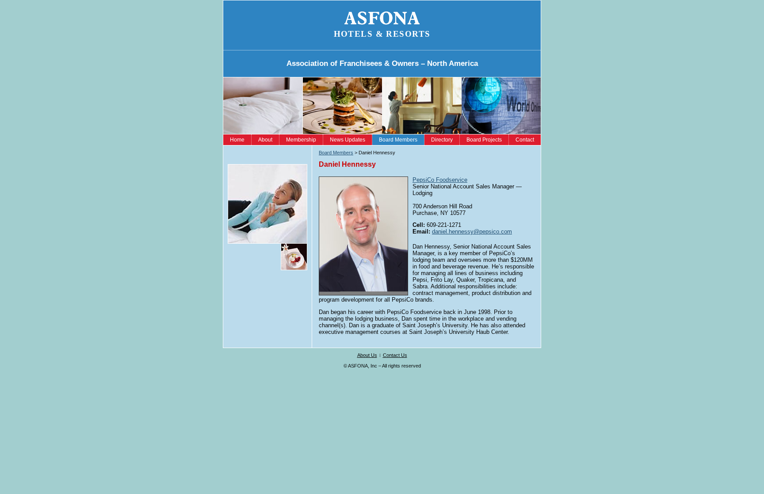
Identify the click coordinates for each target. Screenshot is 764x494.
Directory (442, 140)
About (265, 140)
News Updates (347, 140)
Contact (525, 140)
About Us (367, 355)
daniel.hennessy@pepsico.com (472, 231)
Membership (301, 140)
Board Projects (484, 140)
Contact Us (395, 355)
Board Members (398, 140)
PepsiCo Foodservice (440, 179)
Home (237, 140)
